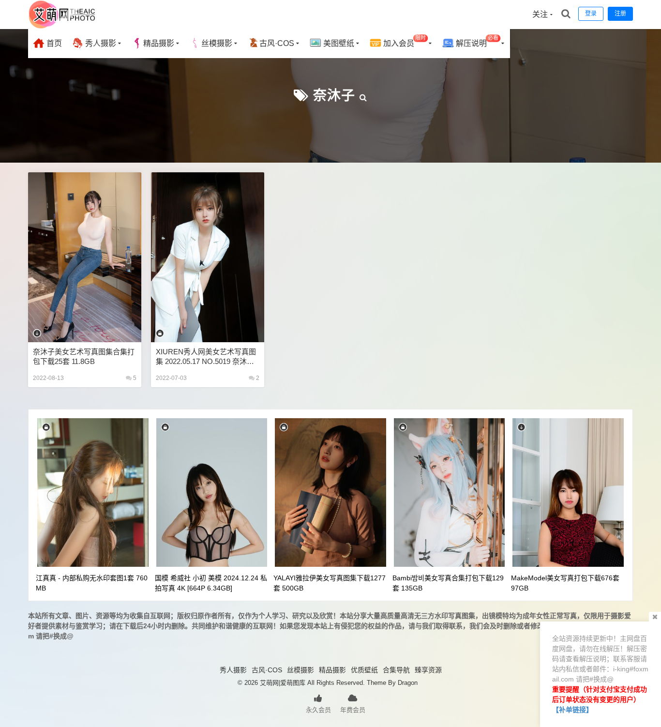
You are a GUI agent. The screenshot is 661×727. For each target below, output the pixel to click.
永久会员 (318, 709)
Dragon (408, 682)
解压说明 (476, 41)
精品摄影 (158, 43)
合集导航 (396, 670)
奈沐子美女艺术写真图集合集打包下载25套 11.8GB (84, 356)
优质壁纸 (364, 670)
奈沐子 (334, 95)
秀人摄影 (99, 43)
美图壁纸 (337, 43)
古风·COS (276, 43)
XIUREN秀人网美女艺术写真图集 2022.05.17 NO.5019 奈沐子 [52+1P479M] (206, 357)
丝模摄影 (216, 43)
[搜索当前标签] (363, 95)
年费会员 (352, 709)
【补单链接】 (572, 709)
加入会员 (403, 41)
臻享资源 (428, 670)
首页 (53, 43)
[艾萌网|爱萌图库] (62, 26)
